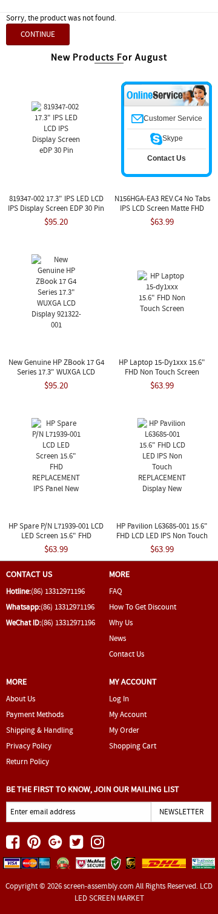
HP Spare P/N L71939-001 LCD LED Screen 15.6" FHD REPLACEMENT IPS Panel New (56, 535)
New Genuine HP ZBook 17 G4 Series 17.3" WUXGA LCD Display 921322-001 (56, 372)
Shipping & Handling (39, 730)
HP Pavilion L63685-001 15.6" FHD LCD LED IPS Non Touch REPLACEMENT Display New (162, 535)
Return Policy (27, 761)
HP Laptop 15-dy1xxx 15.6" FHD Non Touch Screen (162, 367)
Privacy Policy (28, 746)
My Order (124, 730)
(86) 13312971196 (58, 591)
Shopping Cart (132, 746)
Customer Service (173, 118)
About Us (20, 699)
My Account (128, 714)
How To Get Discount (142, 607)
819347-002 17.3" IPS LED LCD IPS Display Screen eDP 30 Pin (56, 203)
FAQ (115, 591)
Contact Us (126, 654)
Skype (172, 138)
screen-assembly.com (99, 886)
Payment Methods (35, 714)
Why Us (121, 622)
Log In (119, 699)
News (117, 638)
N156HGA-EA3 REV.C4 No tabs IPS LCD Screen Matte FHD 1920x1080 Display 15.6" (162, 208)
